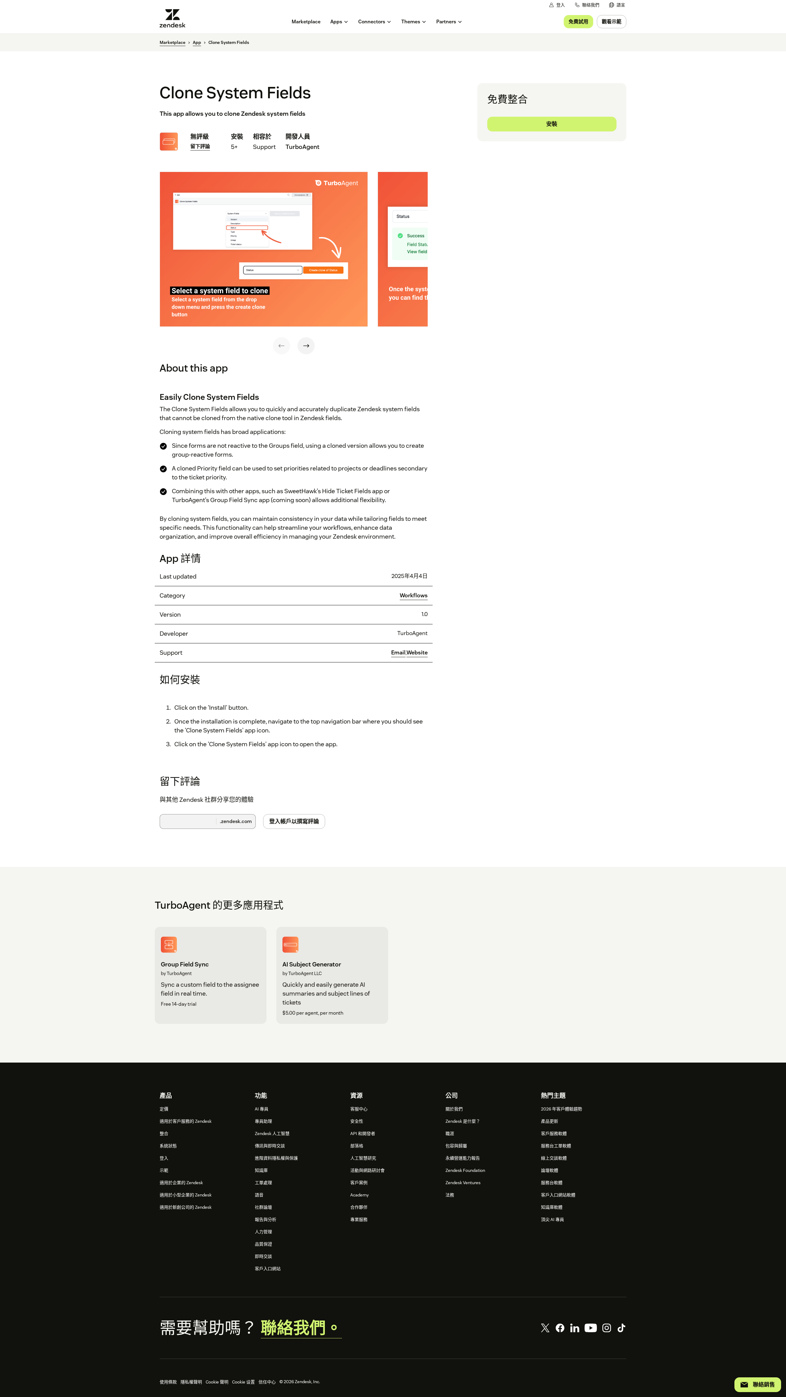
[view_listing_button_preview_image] (264, 249)
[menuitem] (617, 5)
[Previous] (281, 345)
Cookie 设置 (243, 1382)
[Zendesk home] (175, 18)
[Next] (306, 345)
